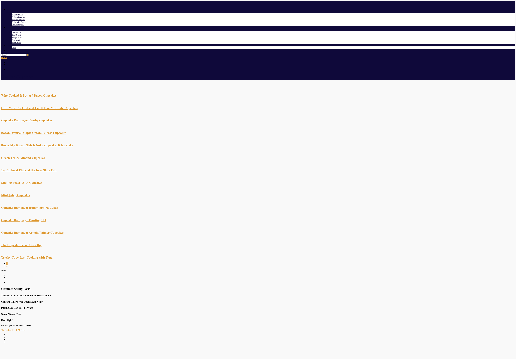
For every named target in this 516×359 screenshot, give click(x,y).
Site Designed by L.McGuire (13, 330)
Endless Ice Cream (19, 22)
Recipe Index (17, 37)
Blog (8, 27)
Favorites (9, 29)
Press (14, 47)
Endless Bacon (17, 14)
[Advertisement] (258, 351)
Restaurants (16, 40)
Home (8, 9)
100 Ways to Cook (19, 32)
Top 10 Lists (16, 35)
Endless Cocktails (18, 19)
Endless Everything (13, 12)
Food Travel (16, 42)
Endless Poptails (18, 24)
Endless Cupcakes (18, 17)
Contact (9, 50)
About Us (10, 45)
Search (4, 57)
